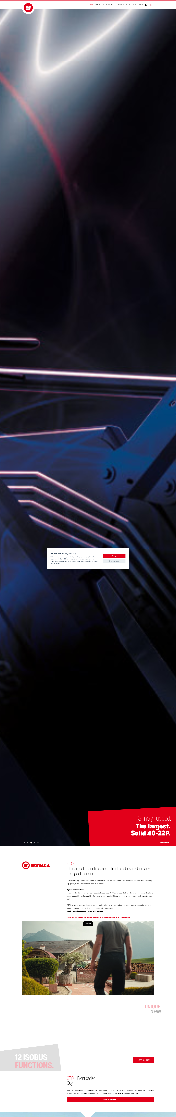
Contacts (140, 5)
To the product (143, 1060)
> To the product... (164, 842)
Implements (106, 5)
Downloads (120, 5)
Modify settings (114, 561)
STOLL (113, 5)
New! (146, 1008)
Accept (114, 556)
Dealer (128, 5)
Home (91, 5)
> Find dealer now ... (110, 1100)
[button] (24, 842)
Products (97, 5)
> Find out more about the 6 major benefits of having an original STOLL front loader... (99, 917)
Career (133, 5)
